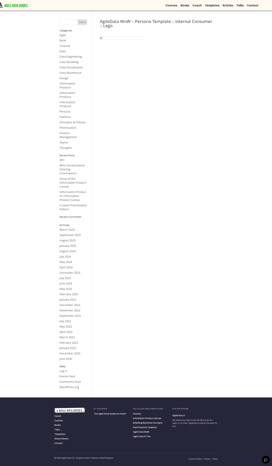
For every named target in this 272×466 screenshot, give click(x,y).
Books (184, 5)
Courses (171, 5)
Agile (63, 35)
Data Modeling (69, 62)
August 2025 (68, 240)
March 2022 (67, 337)
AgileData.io (178, 415)
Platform (65, 117)
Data (63, 51)
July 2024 (65, 256)
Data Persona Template (145, 427)
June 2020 (66, 359)
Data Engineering (71, 56)
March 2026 (67, 230)
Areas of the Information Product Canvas (73, 182)
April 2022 (66, 332)
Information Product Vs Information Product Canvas (73, 196)
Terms (215, 459)
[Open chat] (266, 460)
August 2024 (68, 251)
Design (64, 78)
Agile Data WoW (141, 432)
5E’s (62, 160)
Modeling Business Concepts (147, 423)
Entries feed (67, 376)
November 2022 (70, 310)
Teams (64, 142)
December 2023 (70, 273)
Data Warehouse (70, 73)
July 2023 (65, 278)
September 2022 (70, 316)
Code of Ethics (195, 459)
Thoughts (66, 148)
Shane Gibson (61, 439)
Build (63, 40)
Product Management (68, 135)
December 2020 (70, 353)
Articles (228, 5)
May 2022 (66, 326)
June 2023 (66, 283)
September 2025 (70, 235)
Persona (65, 111)
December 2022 (70, 305)
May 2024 (66, 262)
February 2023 (69, 294)
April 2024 (66, 267)
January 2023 (68, 299)
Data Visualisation (71, 67)
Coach (197, 5)
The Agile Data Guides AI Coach (110, 414)
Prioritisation (68, 128)
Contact (252, 5)
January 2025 (68, 246)
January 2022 (68, 348)
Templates (212, 5)
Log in (63, 371)
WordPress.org (69, 387)
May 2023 (66, 289)
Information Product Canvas (147, 418)
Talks (240, 5)
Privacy (207, 459)
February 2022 (69, 343)
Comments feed (70, 382)
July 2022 (65, 321)
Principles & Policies (73, 122)
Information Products (67, 85)
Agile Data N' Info (142, 436)
